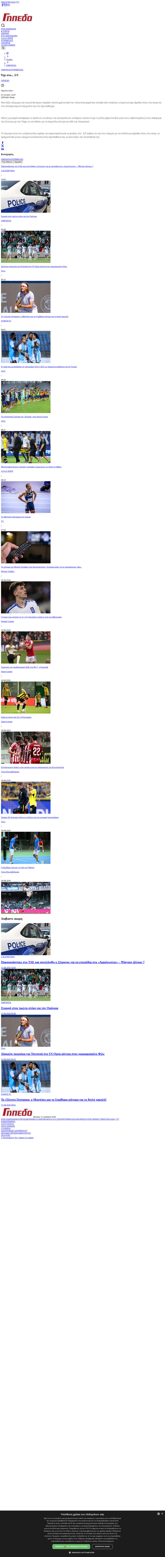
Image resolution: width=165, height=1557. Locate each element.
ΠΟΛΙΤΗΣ (5, 1135)
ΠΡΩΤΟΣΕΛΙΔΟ (8, 2)
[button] (82, 1552)
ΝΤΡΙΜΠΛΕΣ (7, 40)
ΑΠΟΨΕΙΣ (5, 43)
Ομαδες (9, 59)
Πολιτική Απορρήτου (106, 1541)
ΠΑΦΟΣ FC (6, 1094)
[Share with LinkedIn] (2, 148)
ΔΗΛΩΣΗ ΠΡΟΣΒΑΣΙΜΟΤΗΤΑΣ (15, 1133)
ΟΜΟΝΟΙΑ (11, 65)
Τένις (3, 1048)
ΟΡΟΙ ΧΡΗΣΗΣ (8, 1126)
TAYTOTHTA (7, 1124)
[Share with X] (2, 145)
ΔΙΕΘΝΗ (5, 33)
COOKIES (5, 1128)
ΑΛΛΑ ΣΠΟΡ (7, 38)
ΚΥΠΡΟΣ (5, 31)
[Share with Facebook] (2, 142)
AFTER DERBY (8, 45)
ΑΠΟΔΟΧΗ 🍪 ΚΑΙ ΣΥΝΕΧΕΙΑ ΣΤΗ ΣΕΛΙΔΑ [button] (71, 1546)
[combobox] (158, 1514)
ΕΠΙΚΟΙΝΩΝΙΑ (8, 1121)
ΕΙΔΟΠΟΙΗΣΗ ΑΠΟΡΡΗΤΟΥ (14, 1131)
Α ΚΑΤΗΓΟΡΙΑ (8, 957)
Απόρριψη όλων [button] (102, 1546)
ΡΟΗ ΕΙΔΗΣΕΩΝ (8, 29)
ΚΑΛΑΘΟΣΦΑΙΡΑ (9, 36)
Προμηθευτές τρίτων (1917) (79, 1528)
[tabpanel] (82, 539)
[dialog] (82, 1534)
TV (17, 2)
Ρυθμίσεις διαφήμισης (86, 1538)
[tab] (7, 161)
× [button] (162, 1514)
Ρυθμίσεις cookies (90, 1541)
